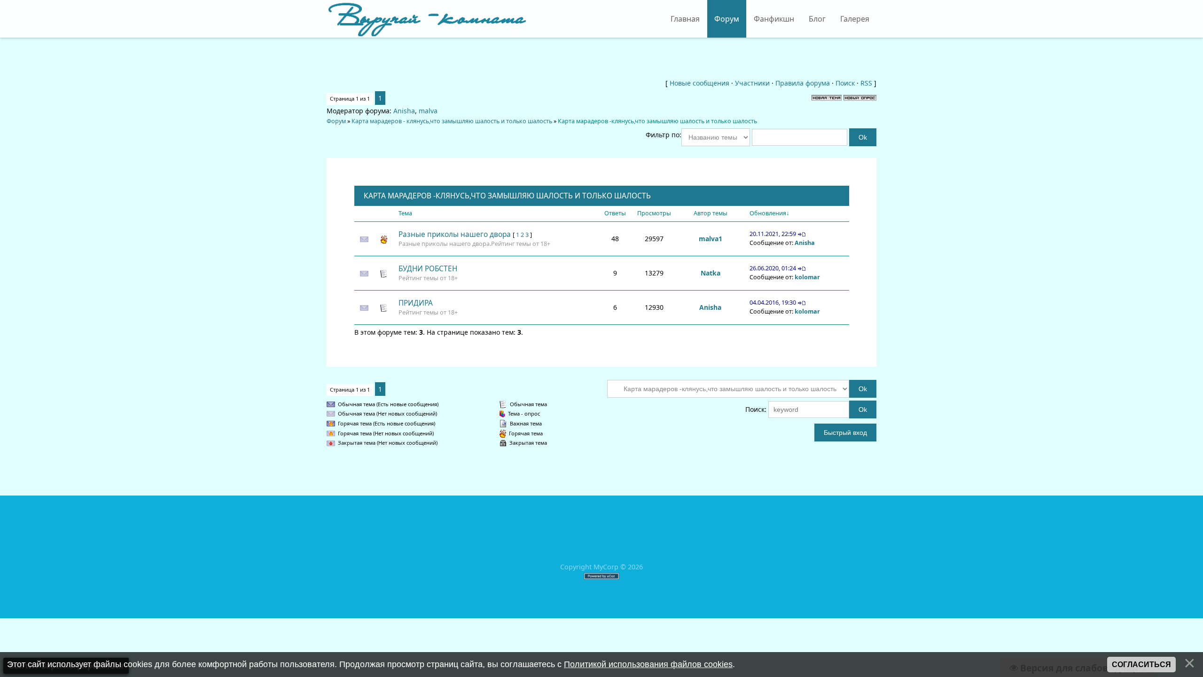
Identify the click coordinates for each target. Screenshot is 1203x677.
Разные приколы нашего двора (454, 234)
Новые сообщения (699, 83)
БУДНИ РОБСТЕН (427, 269)
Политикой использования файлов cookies (648, 664)
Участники (752, 83)
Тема (405, 213)
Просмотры (654, 213)
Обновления (768, 213)
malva (428, 110)
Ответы (615, 213)
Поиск (845, 83)
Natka (710, 272)
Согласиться (1141, 665)
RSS (866, 83)
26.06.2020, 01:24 (773, 268)
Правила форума (802, 83)
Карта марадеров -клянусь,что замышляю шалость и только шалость (657, 121)
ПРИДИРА (415, 303)
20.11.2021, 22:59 (773, 234)
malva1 (710, 238)
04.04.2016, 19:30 (773, 303)
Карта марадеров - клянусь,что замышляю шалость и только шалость (452, 121)
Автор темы (710, 213)
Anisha (404, 110)
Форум (336, 121)
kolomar (807, 277)
